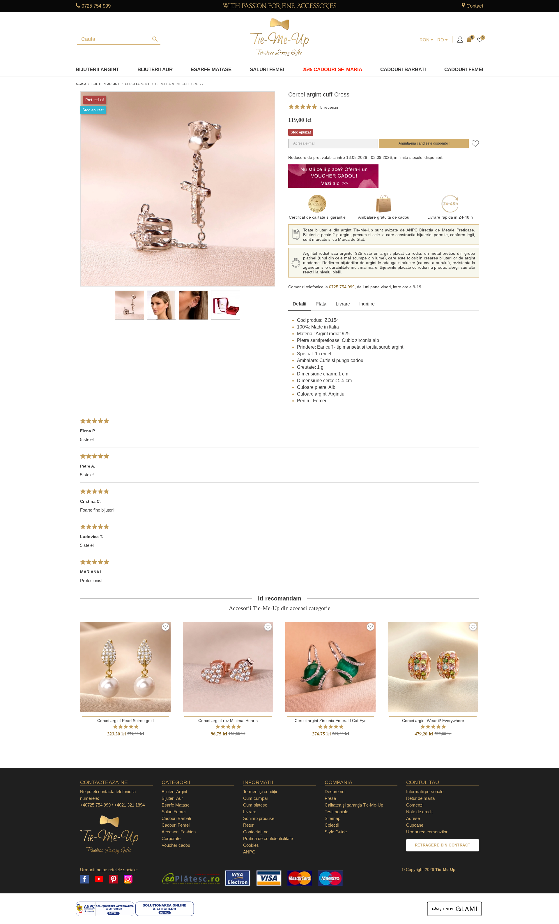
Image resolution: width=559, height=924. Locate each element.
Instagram (128, 879)
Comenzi (414, 804)
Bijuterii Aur (155, 69)
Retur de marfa (420, 798)
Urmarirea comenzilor (426, 831)
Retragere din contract (442, 845)
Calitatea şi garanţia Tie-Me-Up (354, 804)
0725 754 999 (96, 6)
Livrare (343, 303)
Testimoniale (336, 811)
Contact (474, 6)
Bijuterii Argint (97, 69)
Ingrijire (367, 303)
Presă (330, 798)
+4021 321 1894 (129, 804)
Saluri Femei (267, 69)
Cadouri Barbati (403, 69)
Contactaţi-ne (255, 831)
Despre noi (335, 791)
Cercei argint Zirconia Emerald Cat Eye (331, 720)
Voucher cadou (176, 845)
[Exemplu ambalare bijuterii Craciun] (225, 305)
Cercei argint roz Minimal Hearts (228, 720)
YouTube (99, 879)
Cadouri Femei (463, 69)
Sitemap (332, 818)
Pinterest (113, 879)
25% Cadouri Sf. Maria (332, 69)
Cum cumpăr (255, 798)
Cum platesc (255, 804)
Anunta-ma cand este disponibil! (424, 143)
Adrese (413, 818)
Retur (248, 825)
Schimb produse (258, 818)
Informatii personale (424, 791)
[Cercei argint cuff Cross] (129, 305)
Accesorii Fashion (179, 831)
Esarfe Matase (211, 69)
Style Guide (336, 831)
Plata (321, 303)
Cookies (251, 845)
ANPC (249, 851)
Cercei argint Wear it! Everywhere (433, 720)
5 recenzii (329, 107)
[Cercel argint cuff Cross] (161, 305)
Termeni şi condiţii (260, 791)
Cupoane (414, 825)
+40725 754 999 (95, 804)
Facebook (84, 879)
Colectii (332, 825)
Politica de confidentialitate (268, 838)
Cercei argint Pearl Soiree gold (125, 720)
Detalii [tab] (299, 303)
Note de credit (419, 811)
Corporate (171, 838)
